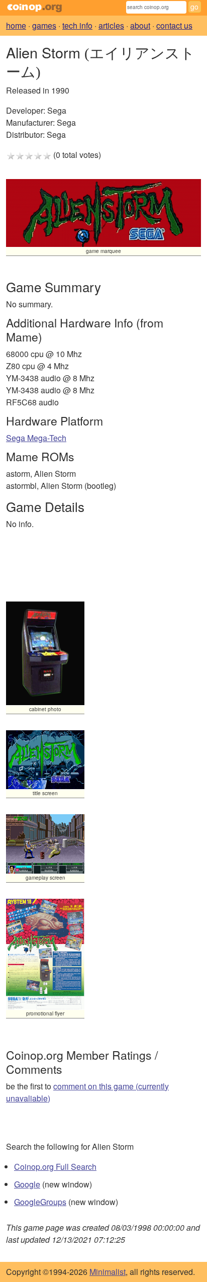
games (44, 25)
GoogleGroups (40, 1202)
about (140, 25)
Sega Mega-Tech (36, 438)
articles (111, 25)
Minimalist (107, 1271)
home (16, 25)
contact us (174, 25)
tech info (77, 25)
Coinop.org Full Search (55, 1166)
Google (27, 1184)
